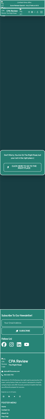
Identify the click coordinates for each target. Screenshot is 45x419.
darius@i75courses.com (12, 371)
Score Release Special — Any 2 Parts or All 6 (24, 6)
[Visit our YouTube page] (26, 344)
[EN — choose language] (33, 12)
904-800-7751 (9, 375)
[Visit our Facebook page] (3, 344)
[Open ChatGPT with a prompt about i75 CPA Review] (3, 396)
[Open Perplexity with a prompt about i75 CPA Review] (20, 396)
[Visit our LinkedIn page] (19, 344)
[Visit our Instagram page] (11, 344)
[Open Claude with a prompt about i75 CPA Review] (9, 396)
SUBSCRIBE (24, 331)
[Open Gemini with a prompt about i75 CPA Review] (14, 396)
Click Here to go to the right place (24, 167)
